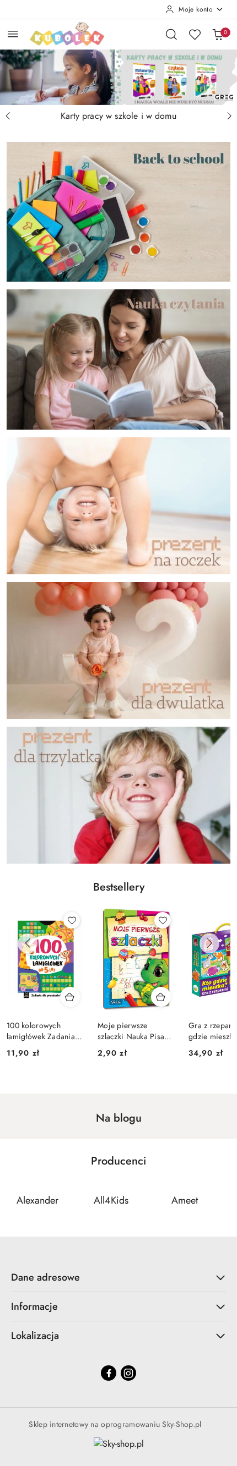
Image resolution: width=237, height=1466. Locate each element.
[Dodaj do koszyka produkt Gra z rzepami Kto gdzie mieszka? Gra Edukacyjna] (161, 997)
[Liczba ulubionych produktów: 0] (194, 34)
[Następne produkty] (209, 943)
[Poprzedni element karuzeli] (14, 1200)
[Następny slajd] (229, 116)
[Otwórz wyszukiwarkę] (171, 34)
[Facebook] (108, 1373)
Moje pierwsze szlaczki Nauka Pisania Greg (45, 1031)
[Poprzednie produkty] (27, 943)
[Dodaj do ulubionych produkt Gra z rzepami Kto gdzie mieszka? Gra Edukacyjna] (162, 920)
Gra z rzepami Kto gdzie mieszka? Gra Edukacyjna (132, 1031)
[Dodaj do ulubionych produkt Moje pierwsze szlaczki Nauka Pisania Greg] (71, 920)
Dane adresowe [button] (45, 1277)
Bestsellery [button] (118, 887)
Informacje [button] (34, 1306)
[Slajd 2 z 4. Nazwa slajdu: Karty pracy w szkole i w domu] (118, 77)
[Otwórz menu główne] (13, 34)
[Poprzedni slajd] (8, 116)
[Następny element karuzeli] (223, 1200)
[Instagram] (128, 1373)
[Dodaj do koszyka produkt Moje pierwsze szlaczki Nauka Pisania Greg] (70, 997)
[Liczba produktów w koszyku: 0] (218, 34)
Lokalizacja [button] (35, 1335)
